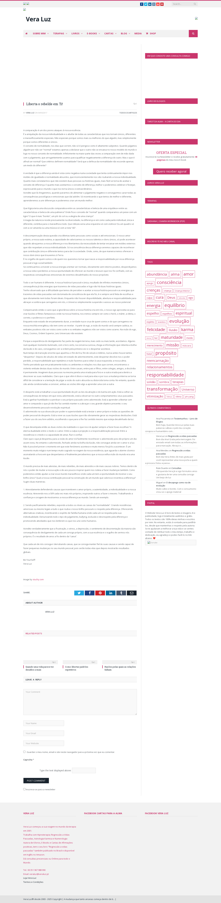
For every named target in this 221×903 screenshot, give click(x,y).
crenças (153, 290)
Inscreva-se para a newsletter (40, 789)
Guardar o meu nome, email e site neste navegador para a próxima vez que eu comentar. (71, 752)
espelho (153, 313)
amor (188, 274)
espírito (150, 321)
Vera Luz (30, 112)
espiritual (184, 313)
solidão (151, 382)
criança (167, 290)
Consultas (176, 468)
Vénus (169, 396)
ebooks (182, 298)
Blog (124, 33)
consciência (169, 282)
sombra (164, 382)
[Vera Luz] (37, 18)
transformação (162, 389)
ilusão (173, 330)
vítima (178, 396)
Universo (188, 389)
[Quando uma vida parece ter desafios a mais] (40, 652)
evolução (179, 321)
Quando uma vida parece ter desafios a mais (40, 668)
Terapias (58, 33)
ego (190, 297)
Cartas (108, 33)
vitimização (155, 396)
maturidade (172, 337)
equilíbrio (174, 305)
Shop (152, 33)
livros (149, 338)
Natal (149, 353)
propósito (166, 353)
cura (160, 297)
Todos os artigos (128, 112)
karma (187, 329)
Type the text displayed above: (55, 770)
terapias (177, 382)
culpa (149, 297)
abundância (157, 274)
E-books (92, 33)
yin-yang (189, 396)
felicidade (156, 329)
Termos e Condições (33, 882)
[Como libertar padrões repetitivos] (80, 652)
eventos (162, 322)
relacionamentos (159, 367)
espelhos (167, 313)
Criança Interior (182, 290)
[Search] (193, 33)
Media (138, 33)
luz (156, 337)
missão (172, 345)
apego (150, 283)
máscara (186, 345)
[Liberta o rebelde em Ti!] (80, 71)
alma (175, 274)
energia (153, 305)
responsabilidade (165, 374)
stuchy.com (38, 579)
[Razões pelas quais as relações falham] (119, 652)
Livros (75, 33)
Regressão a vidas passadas (182, 436)
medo (189, 337)
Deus (171, 297)
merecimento (155, 345)
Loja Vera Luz (29, 877)
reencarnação (158, 360)
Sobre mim (39, 33)
